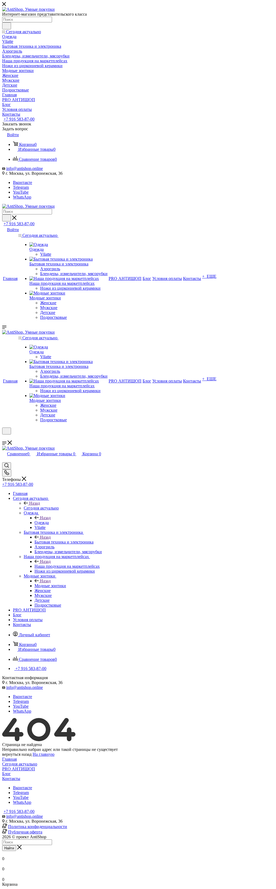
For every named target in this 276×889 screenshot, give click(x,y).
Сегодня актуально (41, 508)
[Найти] (6, 25)
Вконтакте (22, 182)
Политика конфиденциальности (37, 826)
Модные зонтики (50, 585)
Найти (9, 848)
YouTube (21, 192)
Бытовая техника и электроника (64, 542)
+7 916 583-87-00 (19, 119)
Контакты (11, 778)
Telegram (21, 187)
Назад (34, 503)
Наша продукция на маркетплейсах (67, 566)
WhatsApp (22, 197)
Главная (9, 759)
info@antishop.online (24, 168)
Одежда (41, 522)
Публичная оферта (25, 832)
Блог (6, 773)
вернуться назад (17, 754)
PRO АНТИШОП (18, 769)
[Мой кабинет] (4, 438)
